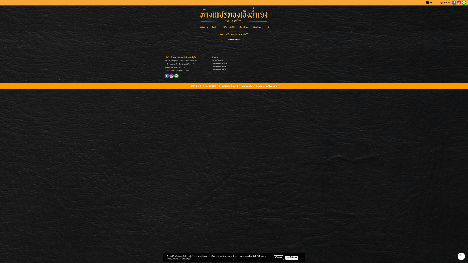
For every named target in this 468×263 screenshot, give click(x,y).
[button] (268, 27)
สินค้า (215, 27)
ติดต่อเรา (257, 27)
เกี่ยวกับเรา (244, 27)
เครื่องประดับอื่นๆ (219, 69)
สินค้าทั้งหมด (217, 60)
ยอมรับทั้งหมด (292, 257)
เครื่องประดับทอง (219, 66)
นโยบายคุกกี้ (186, 259)
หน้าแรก (203, 27)
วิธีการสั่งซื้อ (229, 27)
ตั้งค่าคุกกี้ (278, 257)
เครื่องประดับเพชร (219, 63)
